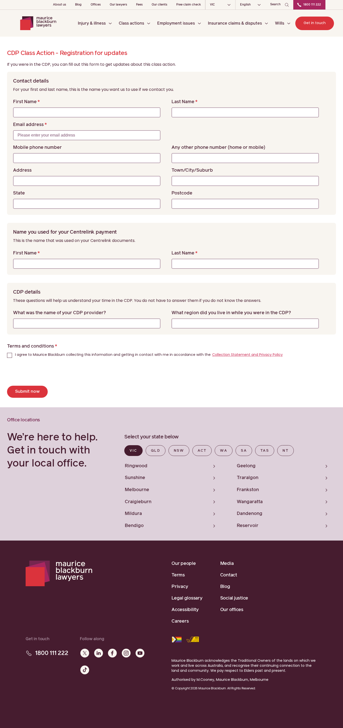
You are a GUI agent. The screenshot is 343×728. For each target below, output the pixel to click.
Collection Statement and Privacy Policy (247, 354)
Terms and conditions (30, 346)
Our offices (231, 610)
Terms (178, 575)
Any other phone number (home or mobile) (218, 147)
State (19, 193)
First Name (25, 102)
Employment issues (176, 23)
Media (227, 563)
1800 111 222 (312, 4)
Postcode (182, 193)
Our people (184, 563)
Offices (96, 4)
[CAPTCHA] (45, 374)
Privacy (180, 586)
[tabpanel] (230, 495)
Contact (228, 575)
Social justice (234, 598)
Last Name (183, 102)
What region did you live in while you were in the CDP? (231, 313)
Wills (279, 23)
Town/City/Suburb (192, 170)
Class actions (131, 23)
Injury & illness (92, 23)
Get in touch (315, 22)
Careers (180, 621)
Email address (28, 124)
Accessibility (185, 610)
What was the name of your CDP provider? (59, 313)
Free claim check (188, 4)
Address (22, 170)
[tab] (133, 450)
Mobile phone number (37, 147)
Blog (78, 4)
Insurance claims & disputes (235, 23)
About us (59, 4)
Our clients (159, 4)
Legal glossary (187, 598)
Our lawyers (118, 4)
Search (275, 4)
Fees (139, 4)
